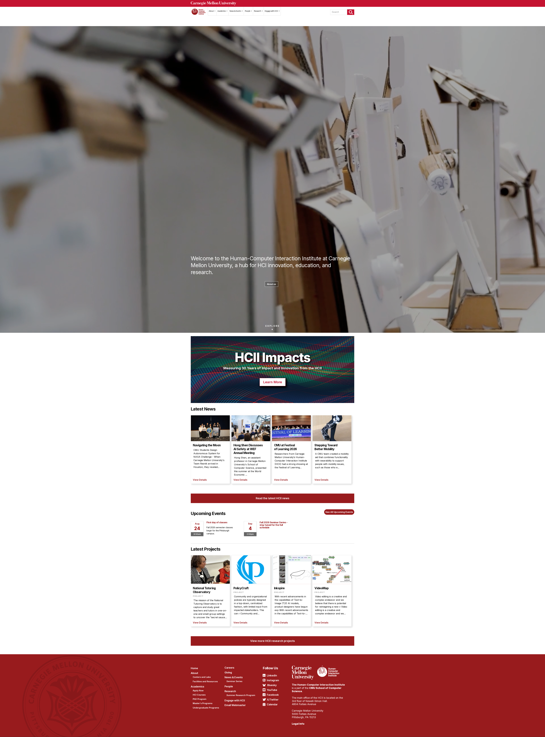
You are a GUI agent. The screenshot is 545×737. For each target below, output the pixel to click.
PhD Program (199, 699)
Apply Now (198, 690)
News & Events (235, 11)
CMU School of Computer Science (316, 689)
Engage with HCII (271, 11)
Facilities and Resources (205, 681)
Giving (228, 672)
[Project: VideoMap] (332, 590)
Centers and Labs (202, 677)
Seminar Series (234, 681)
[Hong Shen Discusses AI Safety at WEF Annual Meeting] (250, 449)
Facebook (273, 694)
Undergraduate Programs (206, 707)
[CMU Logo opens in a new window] (272, 3)
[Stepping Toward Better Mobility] (332, 449)
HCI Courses (199, 695)
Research (257, 11)
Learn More (272, 382)
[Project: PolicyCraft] (250, 590)
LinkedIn (272, 675)
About (211, 11)
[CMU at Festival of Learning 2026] (291, 449)
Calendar (272, 704)
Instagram (273, 680)
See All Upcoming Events (339, 512)
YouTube (272, 689)
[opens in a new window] (304, 667)
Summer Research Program (241, 695)
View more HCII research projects (272, 641)
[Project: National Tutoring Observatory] (210, 590)
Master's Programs (202, 703)
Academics (221, 11)
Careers (229, 667)
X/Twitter (272, 699)
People (248, 11)
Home (199, 13)
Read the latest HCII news (272, 498)
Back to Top (531, 731)
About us (271, 284)
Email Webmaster (235, 705)
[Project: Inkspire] (291, 590)
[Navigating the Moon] (210, 449)
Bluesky (272, 685)
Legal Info (298, 723)
